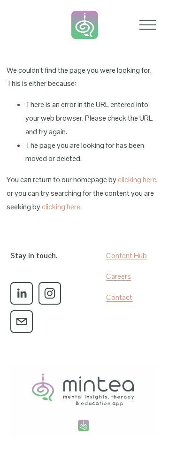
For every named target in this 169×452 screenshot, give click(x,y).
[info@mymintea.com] (21, 321)
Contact (119, 297)
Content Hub (126, 255)
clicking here (137, 179)
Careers (118, 276)
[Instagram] (49, 293)
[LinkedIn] (21, 293)
